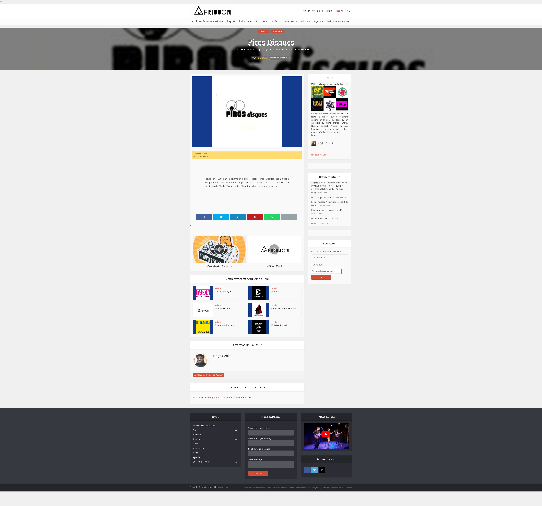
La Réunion (262, 57)
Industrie (244, 21)
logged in (215, 397)
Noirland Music (279, 325)
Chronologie (312, 487)
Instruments (290, 21)
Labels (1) (264, 31)
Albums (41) (277, 31)
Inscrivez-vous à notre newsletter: (326, 251)
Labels (218, 288)
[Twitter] (314, 470)
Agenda (318, 21)
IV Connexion (222, 308)
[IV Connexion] (203, 310)
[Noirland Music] (259, 327)
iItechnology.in (224, 487)
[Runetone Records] (203, 327)
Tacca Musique (223, 291)
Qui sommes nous (337, 21)
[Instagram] (322, 470)
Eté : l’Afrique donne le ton (329, 84)
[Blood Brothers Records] (259, 310)
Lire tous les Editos (320, 154)
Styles (274, 21)
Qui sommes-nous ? (335, 487)
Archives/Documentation (206, 21)
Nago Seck (268, 49)
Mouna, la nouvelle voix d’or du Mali (327, 210)
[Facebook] (307, 470)
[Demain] (259, 293)
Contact (349, 487)
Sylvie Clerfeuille (327, 143)
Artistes (260, 21)
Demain (275, 291)
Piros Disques (271, 42)
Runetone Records (224, 325)
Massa (314, 223)
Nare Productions (319, 218)
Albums (305, 21)
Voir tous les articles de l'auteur (208, 375)
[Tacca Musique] (203, 293)
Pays (230, 21)
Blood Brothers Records (283, 308)
